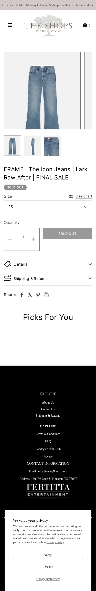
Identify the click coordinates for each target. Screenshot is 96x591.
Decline (48, 567)
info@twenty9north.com (52, 471)
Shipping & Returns (48, 415)
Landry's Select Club (48, 449)
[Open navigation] (9, 25)
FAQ (48, 441)
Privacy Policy (55, 542)
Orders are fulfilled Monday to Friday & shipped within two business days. (48, 5)
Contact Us (48, 409)
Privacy (48, 456)
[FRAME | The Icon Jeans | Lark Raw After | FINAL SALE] (21, 294)
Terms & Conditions (48, 434)
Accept (48, 555)
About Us (48, 402)
